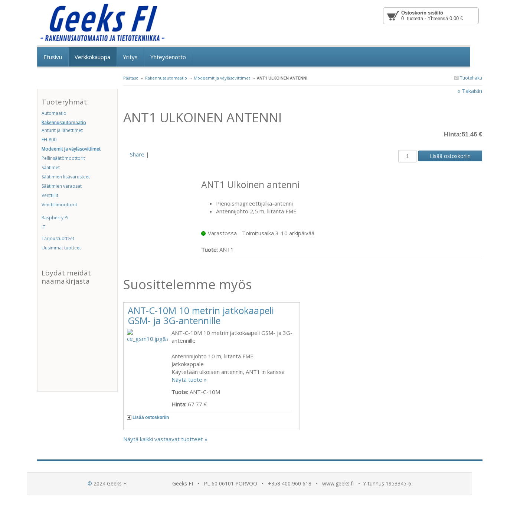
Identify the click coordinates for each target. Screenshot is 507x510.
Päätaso (130, 78)
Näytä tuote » (189, 379)
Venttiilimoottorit (59, 204)
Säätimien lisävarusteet (66, 177)
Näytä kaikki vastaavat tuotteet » (165, 439)
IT (43, 227)
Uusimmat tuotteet (61, 248)
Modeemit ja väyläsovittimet (222, 78)
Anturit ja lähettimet (62, 130)
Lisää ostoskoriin (151, 417)
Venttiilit (50, 195)
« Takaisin (469, 90)
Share (137, 154)
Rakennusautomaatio (166, 78)
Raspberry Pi (55, 217)
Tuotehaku (470, 78)
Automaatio (54, 113)
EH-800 (49, 139)
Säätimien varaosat (62, 186)
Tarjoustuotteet (58, 238)
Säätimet (51, 167)
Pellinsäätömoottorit (63, 158)
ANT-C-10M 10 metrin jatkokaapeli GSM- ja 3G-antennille (201, 315)
